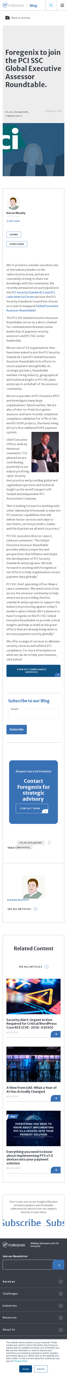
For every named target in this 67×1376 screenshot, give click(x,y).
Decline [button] (41, 1368)
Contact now (30, 808)
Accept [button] (25, 1368)
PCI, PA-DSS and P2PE (31, 842)
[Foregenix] (13, 5)
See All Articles (19, 908)
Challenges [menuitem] (10, 1293)
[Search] (51, 5)
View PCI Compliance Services (31, 671)
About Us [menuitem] (9, 1329)
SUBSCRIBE (16, 244)
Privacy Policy (20, 1360)
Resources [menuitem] (10, 1317)
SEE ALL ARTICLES (30, 966)
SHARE (13, 234)
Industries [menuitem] (10, 1305)
